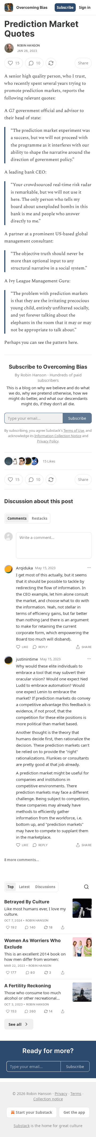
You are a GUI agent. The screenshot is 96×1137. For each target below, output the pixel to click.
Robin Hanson (28, 45)
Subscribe (65, 7)
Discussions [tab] (45, 886)
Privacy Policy (47, 441)
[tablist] (27, 518)
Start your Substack (34, 1112)
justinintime (27, 659)
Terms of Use (73, 430)
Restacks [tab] (39, 518)
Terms (75, 1093)
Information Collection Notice (57, 435)
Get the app (74, 1112)
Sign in (85, 7)
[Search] (86, 886)
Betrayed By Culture (26, 901)
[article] (48, 915)
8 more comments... (21, 859)
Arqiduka (24, 568)
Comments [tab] (16, 518)
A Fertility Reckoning (27, 985)
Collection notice (48, 1098)
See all (15, 1024)
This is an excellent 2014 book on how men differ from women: (35, 956)
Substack (22, 1125)
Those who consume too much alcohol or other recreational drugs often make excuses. (32, 995)
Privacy (61, 1093)
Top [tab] (10, 886)
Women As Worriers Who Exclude (32, 944)
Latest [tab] (24, 886)
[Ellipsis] (89, 567)
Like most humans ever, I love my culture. (35, 911)
